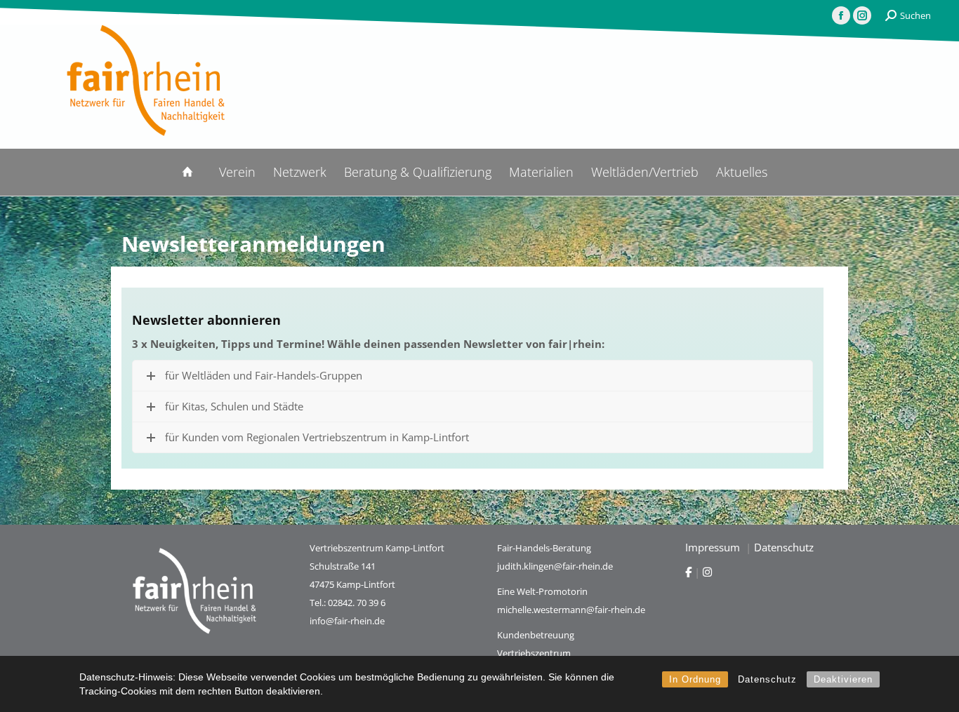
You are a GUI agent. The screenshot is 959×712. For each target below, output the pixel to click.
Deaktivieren (843, 679)
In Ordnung (695, 679)
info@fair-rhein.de (347, 620)
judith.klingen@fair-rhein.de (555, 566)
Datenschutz (767, 679)
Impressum (714, 547)
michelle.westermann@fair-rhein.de (571, 609)
